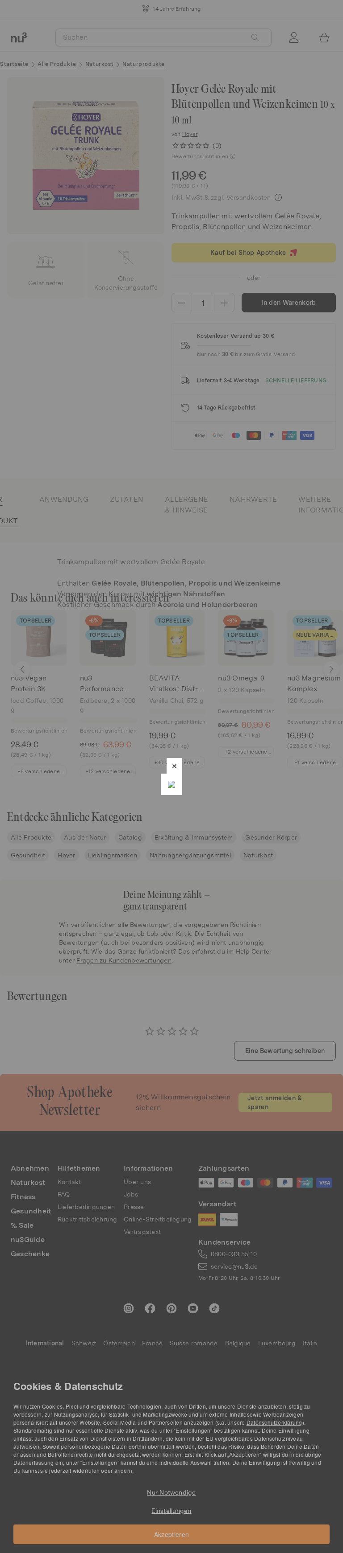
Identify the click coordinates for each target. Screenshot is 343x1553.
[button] (174, 766)
